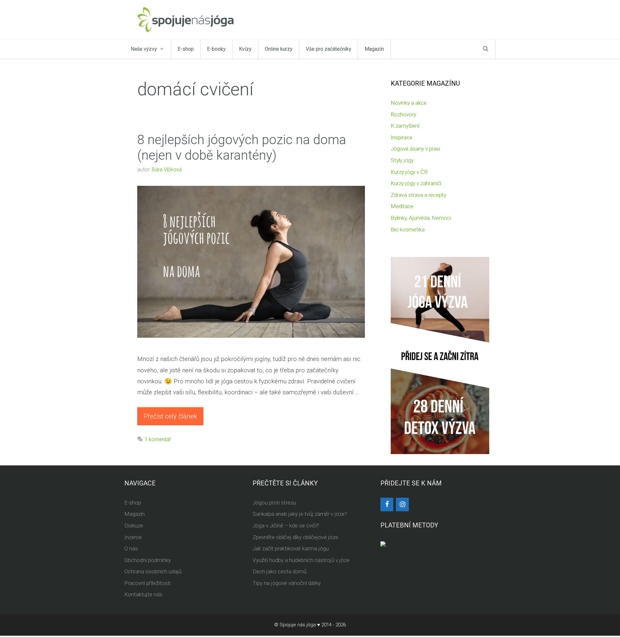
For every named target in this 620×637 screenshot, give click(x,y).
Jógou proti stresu (274, 502)
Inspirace (401, 137)
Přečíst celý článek (170, 416)
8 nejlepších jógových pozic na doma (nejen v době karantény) (241, 147)
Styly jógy (402, 160)
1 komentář (158, 439)
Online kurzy (279, 49)
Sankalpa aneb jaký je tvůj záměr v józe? (300, 514)
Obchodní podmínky (147, 560)
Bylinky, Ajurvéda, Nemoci (421, 218)
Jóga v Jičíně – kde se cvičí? (286, 525)
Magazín (374, 49)
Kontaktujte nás (143, 594)
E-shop (186, 49)
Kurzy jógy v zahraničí (416, 183)
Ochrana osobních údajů (152, 571)
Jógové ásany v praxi (415, 148)
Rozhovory (403, 114)
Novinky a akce (409, 103)
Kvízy (245, 49)
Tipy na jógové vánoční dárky (287, 583)
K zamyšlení (405, 125)
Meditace (402, 206)
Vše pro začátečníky (328, 49)
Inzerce (133, 537)
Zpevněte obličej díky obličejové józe (295, 537)
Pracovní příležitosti (147, 583)
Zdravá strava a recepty (418, 195)
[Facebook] (386, 504)
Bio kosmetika (408, 229)
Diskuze (133, 525)
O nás (131, 548)
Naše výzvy (144, 49)
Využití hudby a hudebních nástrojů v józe (301, 560)
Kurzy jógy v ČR (409, 172)
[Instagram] (402, 504)
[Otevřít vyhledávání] (486, 49)
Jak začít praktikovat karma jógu (291, 548)
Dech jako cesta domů (279, 571)
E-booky (216, 49)
